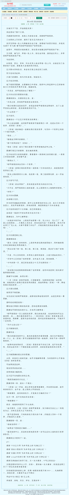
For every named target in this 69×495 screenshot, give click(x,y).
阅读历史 (10, 8)
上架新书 (23, 8)
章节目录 (32, 24)
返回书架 (50, 485)
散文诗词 (46, 11)
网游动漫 (31, 11)
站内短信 (64, 3)
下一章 (37, 24)
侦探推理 (25, 11)
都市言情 (15, 11)
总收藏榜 (36, 8)
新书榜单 (43, 8)
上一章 (27, 24)
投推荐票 (23, 24)
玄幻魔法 (4, 11)
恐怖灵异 (41, 11)
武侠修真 (10, 11)
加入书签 (41, 24)
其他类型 (52, 11)
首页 (4, 8)
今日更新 (16, 8)
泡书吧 (10, 4)
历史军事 (20, 11)
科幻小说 (36, 11)
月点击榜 (29, 8)
